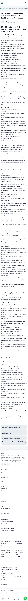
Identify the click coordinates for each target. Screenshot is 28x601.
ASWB (2, 548)
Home (1, 8)
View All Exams (4, 556)
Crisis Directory (18, 556)
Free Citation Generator (6, 526)
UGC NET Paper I (4, 543)
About (16, 567)
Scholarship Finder (5, 523)
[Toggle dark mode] (23, 3)
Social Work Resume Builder (7, 521)
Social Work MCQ (6, 8)
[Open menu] (25, 3)
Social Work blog (4, 503)
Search (19, 599)
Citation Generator (18, 550)
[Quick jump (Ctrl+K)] (20, 3)
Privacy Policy (4, 488)
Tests (9, 599)
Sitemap (2, 493)
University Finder (4, 519)
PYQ (2, 481)
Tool (2, 506)
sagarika (7, 21)
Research (3, 579)
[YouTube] (5, 464)
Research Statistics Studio (6, 567)
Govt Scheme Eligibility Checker (7, 528)
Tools (14, 599)
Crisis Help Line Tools (5, 517)
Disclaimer (3, 490)
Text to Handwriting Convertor (7, 530)
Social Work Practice (5, 550)
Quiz (2, 479)
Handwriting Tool (18, 558)
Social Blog (3, 501)
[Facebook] (2, 464)
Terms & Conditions (19, 576)
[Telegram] (8, 464)
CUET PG (3, 545)
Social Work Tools (5, 484)
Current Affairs (4, 577)
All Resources (4, 584)
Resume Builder (18, 541)
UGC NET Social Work (5, 508)
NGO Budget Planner (19, 548)
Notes (2, 581)
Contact (2, 486)
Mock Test (3, 475)
